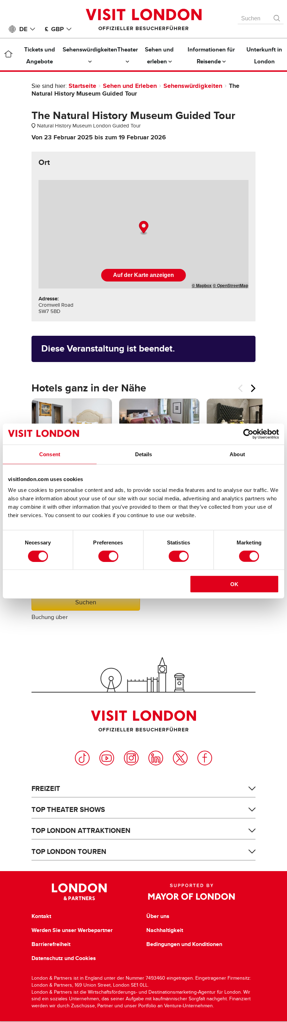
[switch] (108, 556)
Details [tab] (143, 454)
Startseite (82, 85)
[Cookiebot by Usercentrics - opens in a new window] (248, 434)
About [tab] (237, 454)
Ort (44, 162)
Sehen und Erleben (130, 85)
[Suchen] (277, 16)
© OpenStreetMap (230, 285)
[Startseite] (8, 55)
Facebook (204, 758)
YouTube (106, 758)
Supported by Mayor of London (191, 891)
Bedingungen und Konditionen (184, 944)
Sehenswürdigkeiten (193, 85)
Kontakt (41, 916)
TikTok (82, 758)
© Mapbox (202, 285)
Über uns (157, 916)
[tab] (44, 162)
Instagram (131, 758)
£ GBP (54, 29)
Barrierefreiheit (50, 944)
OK (234, 584)
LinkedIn (155, 758)
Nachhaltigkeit (164, 930)
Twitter (180, 758)
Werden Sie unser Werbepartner (72, 930)
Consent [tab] (49, 454)
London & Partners (79, 891)
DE (23, 29)
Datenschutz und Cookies (63, 958)
